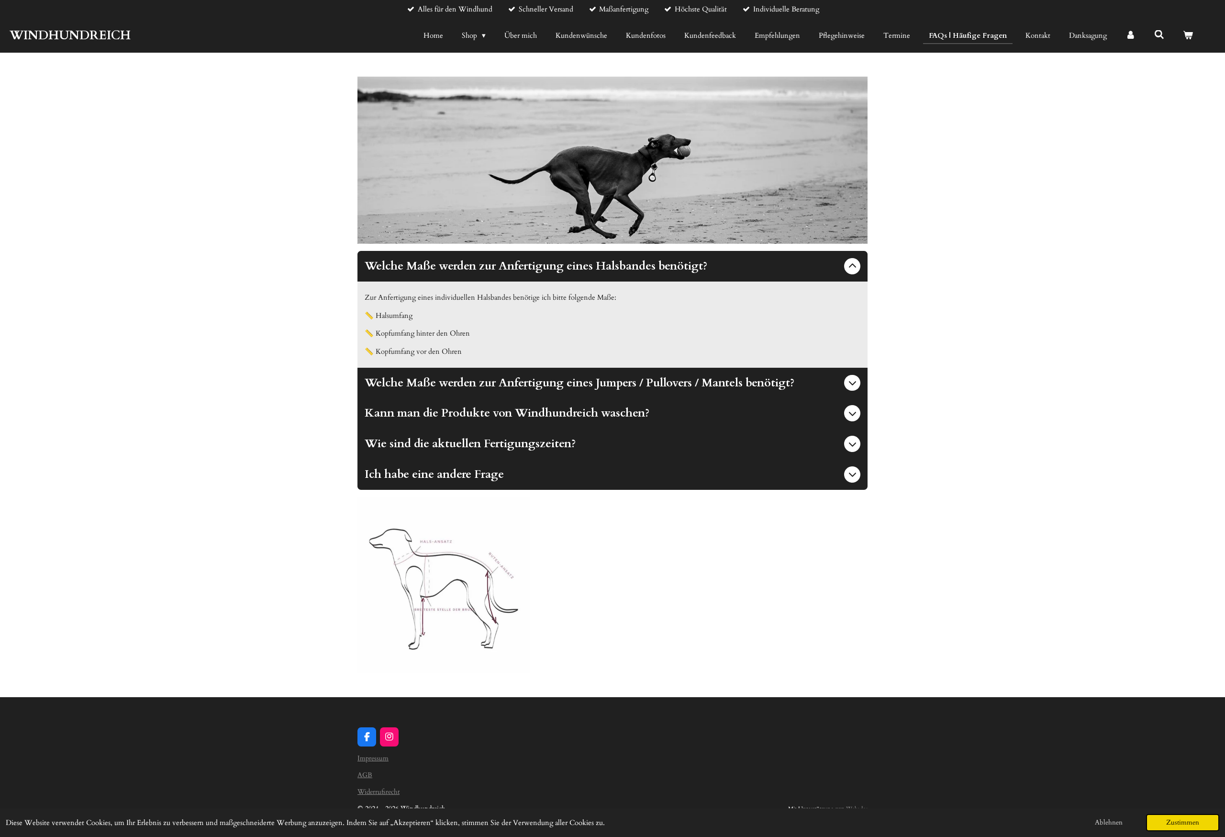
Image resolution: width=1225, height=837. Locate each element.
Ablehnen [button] (1109, 822)
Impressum (373, 758)
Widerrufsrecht (378, 791)
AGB (364, 775)
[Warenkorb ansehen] (1188, 36)
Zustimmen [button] (1182, 822)
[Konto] (1130, 36)
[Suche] (1159, 35)
